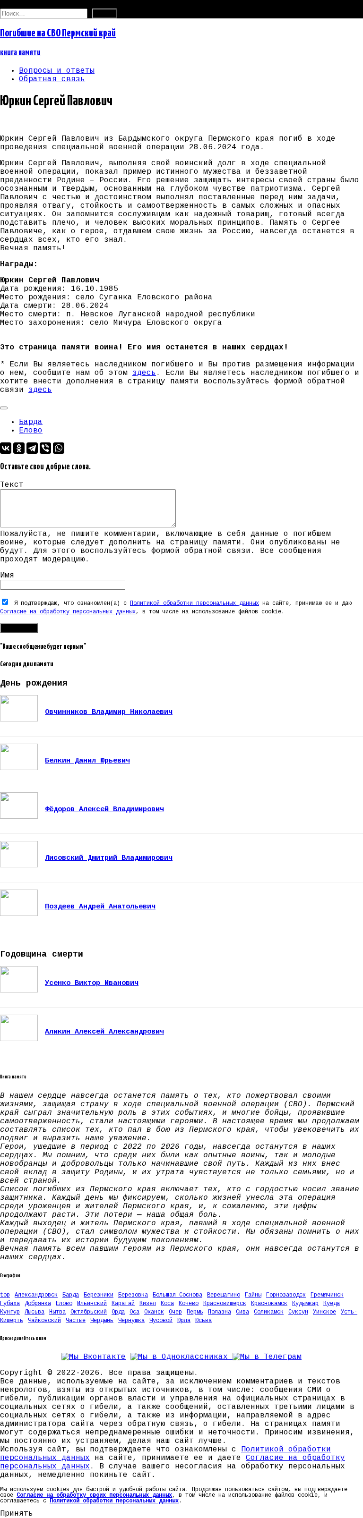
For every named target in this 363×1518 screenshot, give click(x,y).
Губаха (10, 1303)
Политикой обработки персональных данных (194, 603)
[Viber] (45, 448)
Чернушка (131, 1320)
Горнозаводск (286, 1295)
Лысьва (34, 1312)
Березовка (133, 1295)
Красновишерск (224, 1303)
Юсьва (203, 1320)
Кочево (189, 1303)
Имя (7, 575)
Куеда (331, 1303)
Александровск (36, 1295)
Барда (31, 422)
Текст (12, 485)
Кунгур (10, 1312)
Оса (134, 1312)
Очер (175, 1312)
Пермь (195, 1312)
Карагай (123, 1303)
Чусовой (161, 1320)
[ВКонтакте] (5, 448)
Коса (167, 1303)
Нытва (57, 1312)
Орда (118, 1312)
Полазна (219, 1312)
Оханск (154, 1312)
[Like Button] (4, 408)
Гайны (253, 1295)
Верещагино (223, 1295)
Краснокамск (269, 1303)
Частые (76, 1320)
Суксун (298, 1312)
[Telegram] (32, 448)
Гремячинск (327, 1295)
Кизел (147, 1303)
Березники (98, 1295)
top (5, 1295)
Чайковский (44, 1320)
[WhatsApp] (58, 448)
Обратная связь (52, 79)
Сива (242, 1312)
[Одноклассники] (19, 448)
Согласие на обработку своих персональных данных (94, 1495)
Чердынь (101, 1320)
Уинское (324, 1312)
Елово (31, 430)
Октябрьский (88, 1312)
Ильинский (92, 1303)
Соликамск (269, 1312)
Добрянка (38, 1303)
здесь (144, 373)
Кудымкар (305, 1303)
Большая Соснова (177, 1295)
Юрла (183, 1320)
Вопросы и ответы (57, 71)
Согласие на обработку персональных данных (68, 612)
